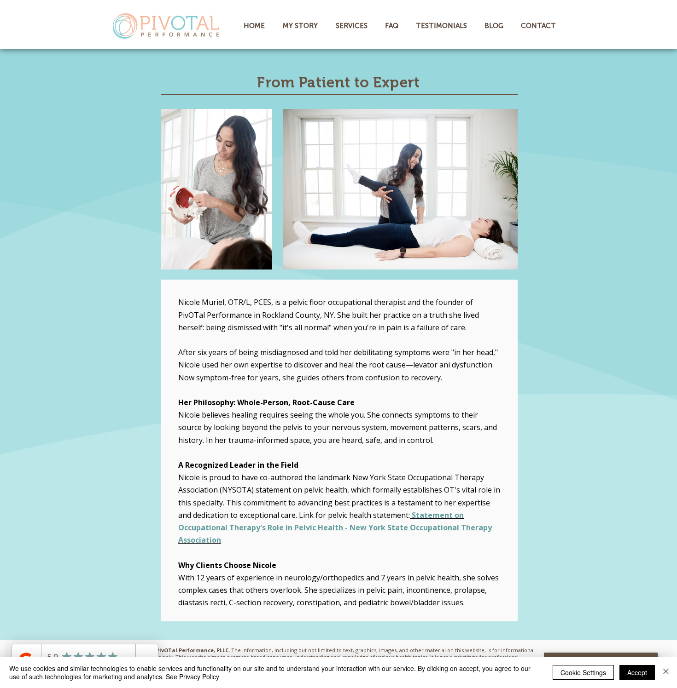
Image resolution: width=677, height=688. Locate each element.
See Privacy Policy (192, 676)
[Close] (665, 672)
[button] (353, 26)
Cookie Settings (583, 672)
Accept (637, 672)
